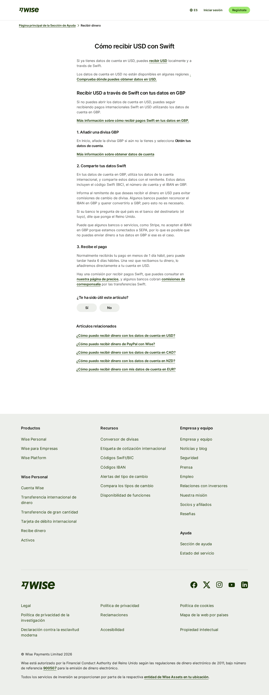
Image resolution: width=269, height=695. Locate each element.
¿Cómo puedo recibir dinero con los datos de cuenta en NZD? (125, 361)
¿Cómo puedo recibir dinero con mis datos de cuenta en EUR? (126, 369)
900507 (49, 668)
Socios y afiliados (195, 504)
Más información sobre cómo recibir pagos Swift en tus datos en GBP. (133, 120)
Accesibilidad (112, 629)
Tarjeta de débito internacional (49, 521)
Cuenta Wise (32, 488)
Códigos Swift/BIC (117, 458)
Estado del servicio (197, 553)
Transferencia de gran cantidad (49, 512)
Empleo (187, 476)
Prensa (186, 467)
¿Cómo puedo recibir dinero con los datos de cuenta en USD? (125, 335)
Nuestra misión (193, 495)
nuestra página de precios (98, 279)
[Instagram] (219, 585)
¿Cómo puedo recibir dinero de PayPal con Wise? (115, 344)
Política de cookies (197, 605)
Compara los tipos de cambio (126, 486)
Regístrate (239, 10)
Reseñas (187, 514)
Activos (27, 540)
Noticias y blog (193, 448)
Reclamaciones (114, 615)
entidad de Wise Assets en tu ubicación (176, 677)
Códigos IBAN (113, 467)
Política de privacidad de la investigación (45, 618)
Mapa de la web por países (204, 615)
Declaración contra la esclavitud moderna (50, 632)
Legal (26, 605)
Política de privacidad (119, 605)
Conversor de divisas (119, 439)
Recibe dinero (33, 530)
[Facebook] (193, 585)
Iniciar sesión (213, 10)
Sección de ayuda (196, 544)
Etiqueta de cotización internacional (133, 448)
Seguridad (189, 458)
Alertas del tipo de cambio (124, 476)
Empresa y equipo (196, 439)
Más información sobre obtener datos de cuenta (115, 154)
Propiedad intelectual (199, 629)
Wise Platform (33, 458)
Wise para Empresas (39, 448)
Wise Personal (33, 439)
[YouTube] (231, 585)
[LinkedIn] (244, 585)
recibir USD (158, 61)
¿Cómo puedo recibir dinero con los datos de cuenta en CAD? (126, 352)
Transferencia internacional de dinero (48, 500)
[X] (206, 585)
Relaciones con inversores (204, 486)
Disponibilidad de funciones (125, 495)
